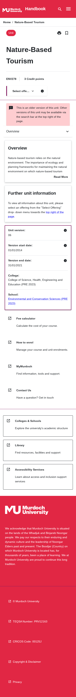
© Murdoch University (26, 601)
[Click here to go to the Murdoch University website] (12, 11)
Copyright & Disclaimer (27, 661)
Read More (61, 177)
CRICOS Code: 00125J (27, 641)
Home (7, 22)
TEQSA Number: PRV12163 (30, 621)
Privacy (17, 681)
